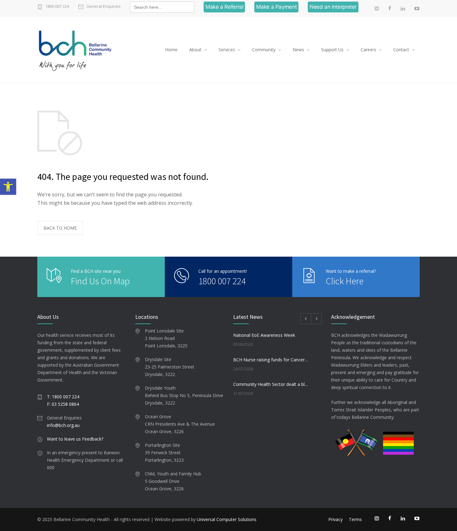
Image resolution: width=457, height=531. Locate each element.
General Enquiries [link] (103, 6)
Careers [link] (368, 50)
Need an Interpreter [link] (333, 7)
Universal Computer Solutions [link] (226, 519)
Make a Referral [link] (224, 7)
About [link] (195, 50)
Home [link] (171, 50)
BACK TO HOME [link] (60, 228)
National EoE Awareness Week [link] (264, 335)
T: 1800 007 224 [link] (63, 397)
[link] (8, 187)
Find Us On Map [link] (100, 281)
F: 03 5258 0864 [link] (63, 404)
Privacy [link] (335, 519)
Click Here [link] (344, 281)
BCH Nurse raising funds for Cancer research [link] (270, 360)
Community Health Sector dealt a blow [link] (270, 384)
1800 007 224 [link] (57, 6)
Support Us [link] (332, 50)
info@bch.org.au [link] (63, 425)
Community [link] (263, 50)
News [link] (298, 50)
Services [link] (227, 50)
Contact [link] (401, 50)
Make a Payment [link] (276, 7)
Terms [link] (355, 519)
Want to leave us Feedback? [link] (75, 439)
